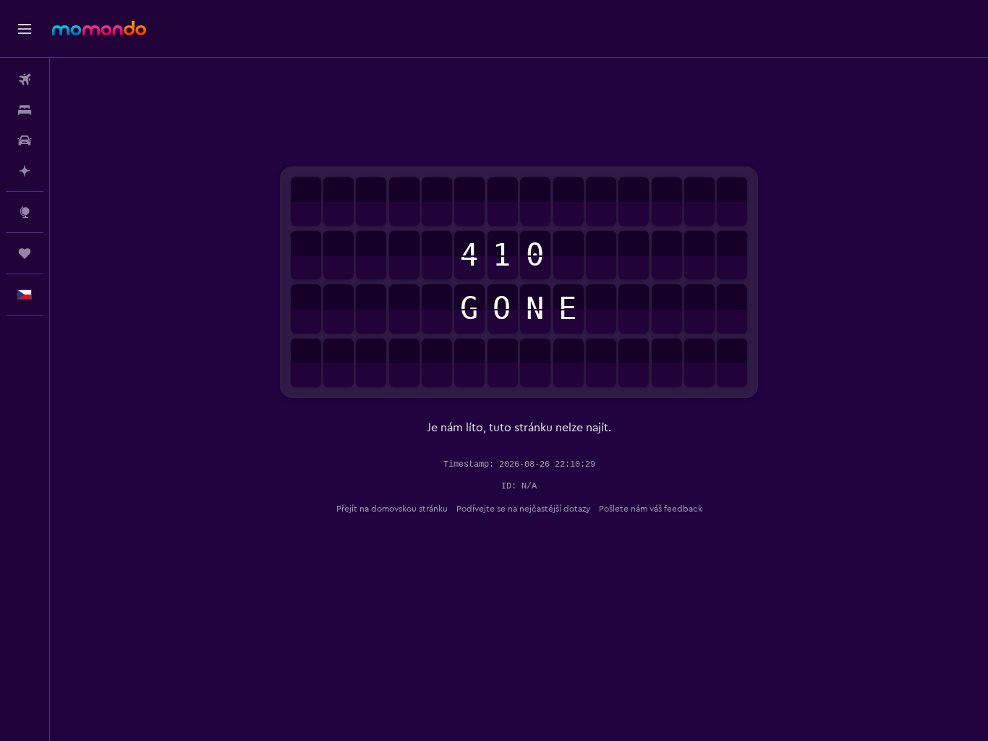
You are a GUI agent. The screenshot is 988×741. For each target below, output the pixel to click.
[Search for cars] (24, 140)
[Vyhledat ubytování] (24, 110)
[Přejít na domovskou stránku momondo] (99, 28)
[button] (25, 29)
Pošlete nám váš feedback (650, 508)
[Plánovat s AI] (24, 170)
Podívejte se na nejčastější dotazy (523, 508)
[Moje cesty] (24, 253)
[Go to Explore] (24, 212)
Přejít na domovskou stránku (392, 508)
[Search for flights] (24, 79)
